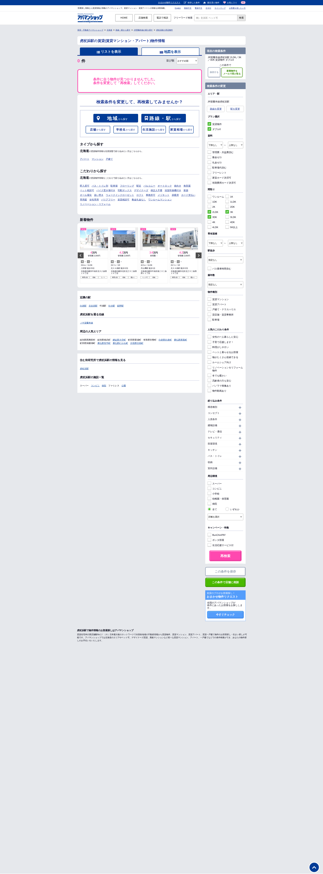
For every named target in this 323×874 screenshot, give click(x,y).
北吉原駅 (93, 306)
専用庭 (83, 199)
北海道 (109, 30)
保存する (214, 72)
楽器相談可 (123, 199)
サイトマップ (220, 8)
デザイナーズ (141, 190)
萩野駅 (120, 306)
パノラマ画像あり (221, 385)
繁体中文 (198, 8)
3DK (214, 217)
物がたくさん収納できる (225, 357)
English (178, 8)
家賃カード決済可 (221, 177)
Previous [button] (81, 255)
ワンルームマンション (160, 199)
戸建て (109, 159)
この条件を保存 (225, 571)
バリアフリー (108, 199)
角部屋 (187, 185)
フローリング (127, 185)
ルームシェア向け (221, 362)
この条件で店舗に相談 (225, 582)
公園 (123, 385)
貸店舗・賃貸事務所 (223, 314)
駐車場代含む (219, 167)
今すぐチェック (225, 614)
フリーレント (219, 172)
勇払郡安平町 (104, 343)
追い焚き (98, 195)
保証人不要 (156, 190)
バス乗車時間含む (221, 268)
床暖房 (175, 195)
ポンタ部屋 (218, 540)
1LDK (233, 201)
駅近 (138, 185)
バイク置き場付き (105, 190)
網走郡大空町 (119, 340)
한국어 (208, 8)
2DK (232, 206)
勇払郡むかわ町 (120, 343)
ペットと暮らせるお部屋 (225, 352)
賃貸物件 (217, 124)
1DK (214, 201)
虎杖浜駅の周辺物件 (164, 30)
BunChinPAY (219, 535)
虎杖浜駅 (84, 368)
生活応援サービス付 (223, 545)
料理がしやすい (220, 347)
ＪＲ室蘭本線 (86, 323)
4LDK (215, 227)
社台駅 (111, 306)
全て (214, 509)
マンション (97, 159)
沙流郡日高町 (136, 343)
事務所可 (150, 195)
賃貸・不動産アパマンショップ (90, 30)
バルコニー (149, 185)
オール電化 (86, 195)
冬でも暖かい (219, 375)
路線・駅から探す (123, 30)
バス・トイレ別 (100, 185)
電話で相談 (162, 17)
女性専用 (94, 199)
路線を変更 (216, 108)
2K (213, 206)
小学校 (215, 493)
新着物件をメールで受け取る (232, 72)
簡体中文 (187, 8)
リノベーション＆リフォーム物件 (227, 369)
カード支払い (188, 195)
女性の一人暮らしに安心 (225, 337)
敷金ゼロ (217, 157)
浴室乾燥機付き (173, 190)
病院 (104, 385)
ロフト (139, 195)
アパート (84, 159)
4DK (232, 222)
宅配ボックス (125, 190)
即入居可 (84, 185)
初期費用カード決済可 (224, 182)
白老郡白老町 (165, 340)
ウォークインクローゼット (120, 195)
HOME (124, 17)
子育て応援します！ (223, 342)
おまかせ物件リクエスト (169, 2)
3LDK (233, 217)
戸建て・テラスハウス (224, 309)
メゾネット (163, 195)
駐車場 (114, 185)
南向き (177, 185)
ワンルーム (218, 196)
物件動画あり (219, 390)
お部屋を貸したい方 (237, 8)
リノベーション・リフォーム (95, 204)
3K (231, 212)
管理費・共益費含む (223, 152)
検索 (241, 17)
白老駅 (83, 306)
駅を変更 (235, 108)
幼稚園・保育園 (220, 498)
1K (231, 196)
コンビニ (95, 385)
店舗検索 (143, 17)
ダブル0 (216, 129)
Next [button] (199, 255)
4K (213, 222)
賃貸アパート (219, 304)
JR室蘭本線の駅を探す (143, 30)
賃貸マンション (220, 299)
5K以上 (234, 227)
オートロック (165, 185)
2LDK (215, 212)
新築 (186, 190)
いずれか (235, 509)
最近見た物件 (213, 3)
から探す (117, 118)
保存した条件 (194, 3)
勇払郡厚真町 (180, 340)
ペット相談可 (87, 190)
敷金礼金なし (139, 199)
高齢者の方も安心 (221, 380)
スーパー (217, 483)
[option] (94, 255)
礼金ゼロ (217, 162)
